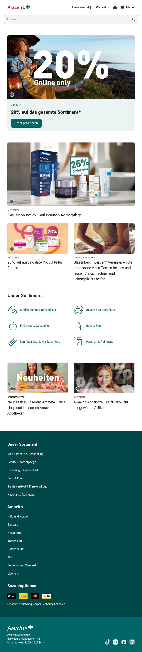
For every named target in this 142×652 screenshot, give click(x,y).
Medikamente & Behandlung (38, 310)
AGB (10, 557)
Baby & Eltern (94, 325)
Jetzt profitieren (26, 123)
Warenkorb (103, 7)
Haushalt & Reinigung (99, 341)
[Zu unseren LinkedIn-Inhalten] (132, 642)
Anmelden (79, 7)
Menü (130, 7)
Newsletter (14, 533)
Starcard (12, 524)
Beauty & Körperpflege (100, 310)
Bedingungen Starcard (21, 565)
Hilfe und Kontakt (18, 516)
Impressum (14, 541)
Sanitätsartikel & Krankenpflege (40, 341)
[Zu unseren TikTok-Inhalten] (107, 642)
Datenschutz (15, 549)
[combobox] (66, 19)
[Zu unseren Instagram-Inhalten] (115, 642)
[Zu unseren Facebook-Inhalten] (123, 642)
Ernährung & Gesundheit (35, 325)
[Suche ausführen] (133, 19)
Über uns (13, 573)
